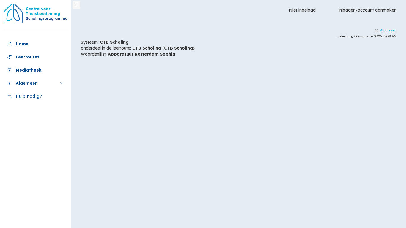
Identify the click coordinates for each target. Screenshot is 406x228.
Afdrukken (388, 30)
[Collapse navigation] (76, 5)
